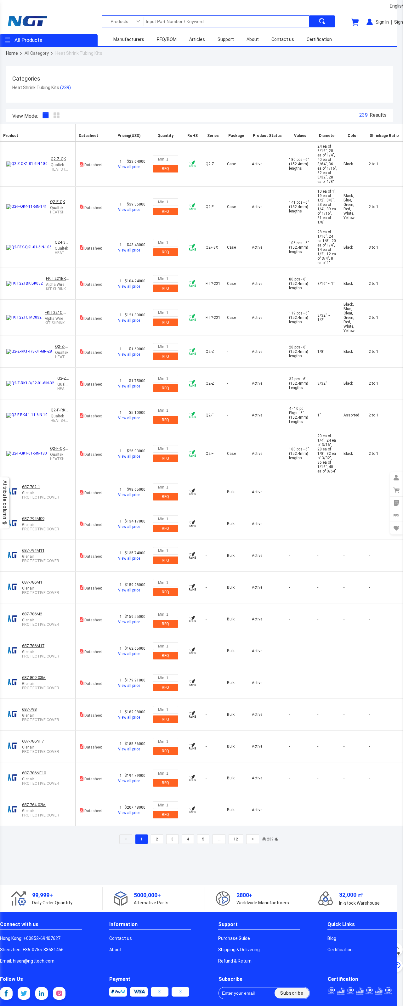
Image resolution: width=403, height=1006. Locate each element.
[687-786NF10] (14, 778)
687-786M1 (32, 582)
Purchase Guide (234, 938)
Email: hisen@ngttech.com (27, 961)
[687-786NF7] (14, 746)
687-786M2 (32, 614)
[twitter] (24, 993)
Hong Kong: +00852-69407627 (30, 938)
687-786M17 (33, 645)
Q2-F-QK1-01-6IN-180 (59, 448)
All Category (37, 53)
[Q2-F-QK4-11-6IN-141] (28, 206)
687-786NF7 (33, 741)
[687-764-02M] (14, 810)
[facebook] (6, 993)
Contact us (120, 938)
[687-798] (14, 714)
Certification (340, 949)
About (115, 949)
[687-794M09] (14, 524)
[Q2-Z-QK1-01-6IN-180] (28, 164)
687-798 (29, 709)
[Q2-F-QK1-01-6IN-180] (28, 453)
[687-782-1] (14, 492)
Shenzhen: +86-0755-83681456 (32, 949)
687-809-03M (34, 677)
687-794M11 (33, 550)
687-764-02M (34, 804)
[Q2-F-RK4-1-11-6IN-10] (28, 415)
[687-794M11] (14, 555)
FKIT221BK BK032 (56, 278)
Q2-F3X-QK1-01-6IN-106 (62, 242)
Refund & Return (235, 961)
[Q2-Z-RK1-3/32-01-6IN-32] (31, 383)
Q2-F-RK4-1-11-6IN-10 (60, 410)
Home (12, 53)
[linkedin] (41, 993)
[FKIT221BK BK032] (26, 283)
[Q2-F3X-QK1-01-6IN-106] (30, 247)
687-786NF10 (34, 773)
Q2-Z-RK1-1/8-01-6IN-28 (61, 346)
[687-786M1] (14, 587)
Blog (331, 938)
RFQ (165, 169)
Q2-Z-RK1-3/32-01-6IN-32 (63, 378)
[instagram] (59, 993)
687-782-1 (31, 486)
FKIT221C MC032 (57, 312)
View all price (129, 167)
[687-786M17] (14, 651)
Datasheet (93, 165)
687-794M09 (33, 518)
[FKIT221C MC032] (25, 317)
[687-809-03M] (14, 683)
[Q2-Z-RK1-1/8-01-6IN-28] (30, 351)
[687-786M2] (14, 619)
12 (236, 839)
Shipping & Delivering (239, 949)
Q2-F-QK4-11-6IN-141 (59, 201)
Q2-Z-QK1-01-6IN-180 (60, 158)
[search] (322, 21)
